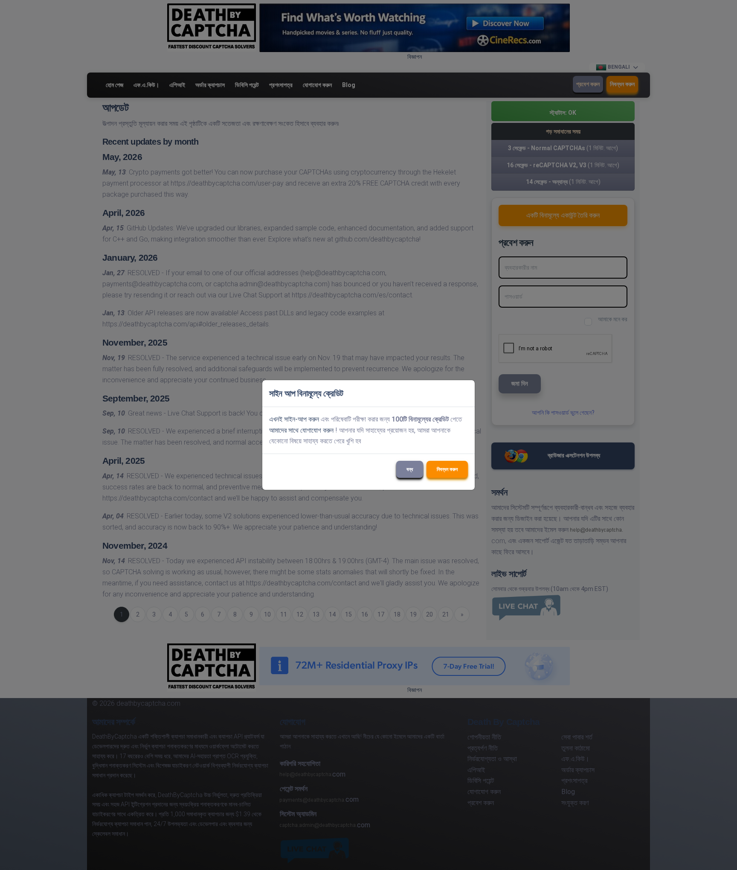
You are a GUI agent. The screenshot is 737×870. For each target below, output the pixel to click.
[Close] (464, 393)
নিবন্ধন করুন (447, 469)
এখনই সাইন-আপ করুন (294, 419)
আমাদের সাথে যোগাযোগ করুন (301, 430)
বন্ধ (409, 469)
